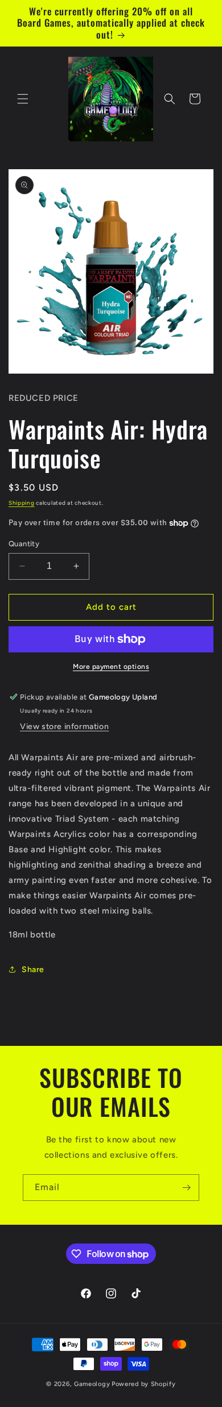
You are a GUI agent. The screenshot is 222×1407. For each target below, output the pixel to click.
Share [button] (33, 969)
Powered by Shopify (144, 1384)
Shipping (22, 502)
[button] (22, 98)
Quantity (24, 543)
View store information (64, 726)
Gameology (92, 1384)
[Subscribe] (186, 1187)
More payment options (111, 667)
